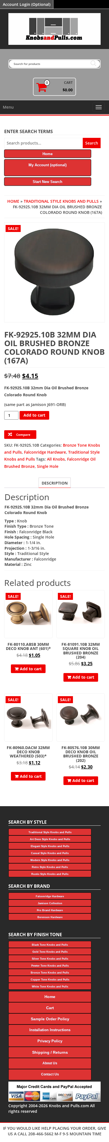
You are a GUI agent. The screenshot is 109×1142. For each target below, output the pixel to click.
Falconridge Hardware (45, 452)
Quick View (50, 598)
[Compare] (50, 608)
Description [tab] (55, 483)
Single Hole (47, 466)
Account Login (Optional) (26, 4)
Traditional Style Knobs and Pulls (61, 201)
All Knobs (56, 459)
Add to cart (34, 415)
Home (13, 201)
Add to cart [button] (31, 668)
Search (91, 143)
